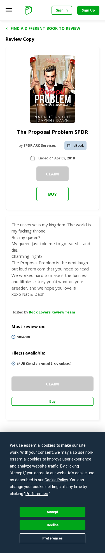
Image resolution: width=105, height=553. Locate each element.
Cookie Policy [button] (56, 480)
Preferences (52, 538)
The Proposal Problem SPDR (52, 131)
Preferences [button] (36, 493)
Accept (53, 512)
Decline (53, 525)
